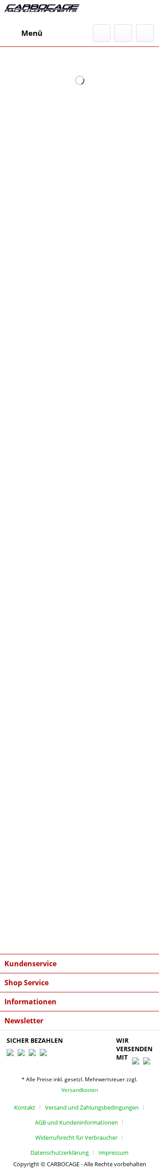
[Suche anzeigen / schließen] (101, 33)
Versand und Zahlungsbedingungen (92, 1107)
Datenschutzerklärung (59, 1152)
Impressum (113, 1152)
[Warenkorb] (145, 33)
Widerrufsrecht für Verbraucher (76, 1137)
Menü (31, 33)
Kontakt (24, 1107)
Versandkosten (79, 1090)
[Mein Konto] (123, 33)
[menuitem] (23, 33)
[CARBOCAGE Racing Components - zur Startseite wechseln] (42, 12)
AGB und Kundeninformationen (76, 1122)
